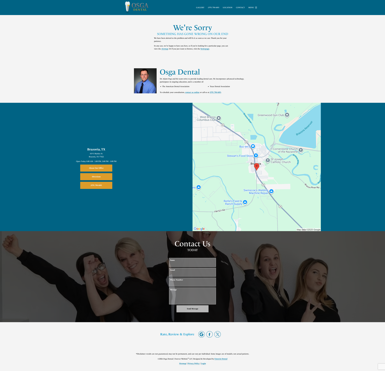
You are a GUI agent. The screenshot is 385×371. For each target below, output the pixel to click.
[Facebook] (209, 334)
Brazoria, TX (96, 149)
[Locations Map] (256, 167)
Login (203, 363)
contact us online (192, 92)
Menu (251, 7)
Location (227, 7)
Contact (240, 7)
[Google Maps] (201, 334)
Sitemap (182, 363)
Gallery (200, 7)
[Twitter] (217, 334)
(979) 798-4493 (215, 92)
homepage (205, 49)
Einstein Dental (220, 359)
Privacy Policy (194, 363)
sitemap (164, 49)
